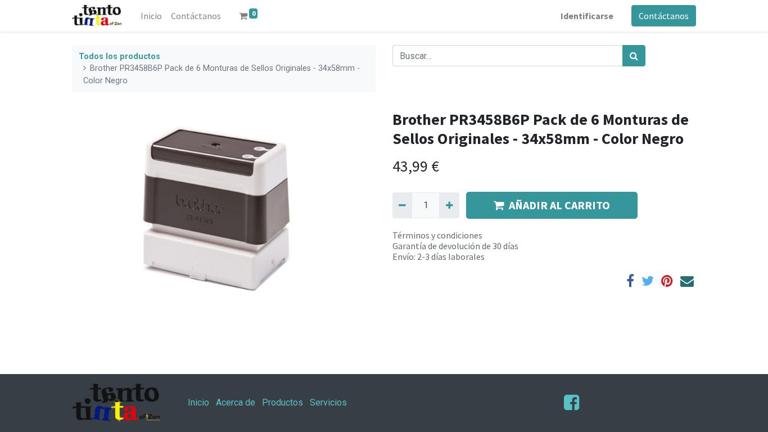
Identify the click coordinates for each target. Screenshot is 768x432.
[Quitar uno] (402, 205)
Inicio (198, 402)
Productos (282, 402)
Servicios (328, 402)
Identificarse (587, 15)
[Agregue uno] (449, 205)
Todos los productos (119, 56)
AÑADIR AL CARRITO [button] (559, 205)
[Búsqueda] (633, 55)
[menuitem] (151, 15)
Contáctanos (664, 15)
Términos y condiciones (437, 235)
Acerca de (235, 402)
